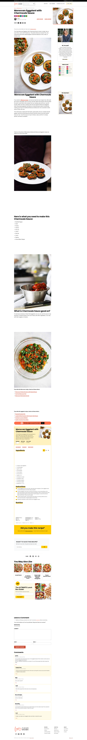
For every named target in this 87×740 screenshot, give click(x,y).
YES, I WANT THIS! (50, 378)
